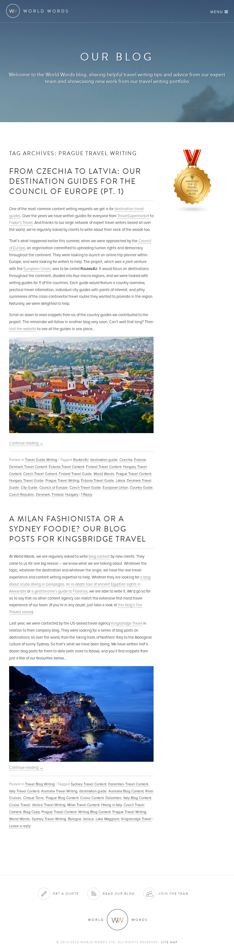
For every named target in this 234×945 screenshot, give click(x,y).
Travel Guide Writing (41, 460)
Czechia (125, 460)
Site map (169, 942)
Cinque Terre (33, 798)
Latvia (120, 480)
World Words (39, 11)
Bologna (74, 819)
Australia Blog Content (126, 791)
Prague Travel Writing (62, 480)
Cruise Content (92, 798)
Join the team (173, 894)
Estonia (140, 460)
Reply (86, 494)
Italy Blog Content (137, 798)
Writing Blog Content (94, 812)
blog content (99, 556)
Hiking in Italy (111, 805)
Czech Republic (21, 494)
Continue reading (26, 443)
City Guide (29, 487)
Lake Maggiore (107, 819)
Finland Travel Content (103, 467)
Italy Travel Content (24, 791)
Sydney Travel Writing (49, 819)
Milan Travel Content (83, 805)
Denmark (43, 494)
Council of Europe (53, 487)
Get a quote (66, 894)
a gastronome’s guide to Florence (59, 591)
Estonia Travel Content (66, 467)
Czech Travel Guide (85, 487)
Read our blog (119, 894)
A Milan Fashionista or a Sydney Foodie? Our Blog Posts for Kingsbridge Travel (77, 528)
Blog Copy (31, 812)
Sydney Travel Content (88, 784)
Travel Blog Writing (40, 784)
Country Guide (141, 487)
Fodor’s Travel (21, 222)
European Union (37, 268)
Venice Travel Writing (49, 805)
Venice (88, 819)
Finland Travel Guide (75, 474)
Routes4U (80, 460)
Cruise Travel (19, 805)
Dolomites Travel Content (128, 784)
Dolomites (113, 798)
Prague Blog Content (62, 798)
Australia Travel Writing (59, 791)
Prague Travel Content (133, 474)
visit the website (22, 329)
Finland (57, 494)
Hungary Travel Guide (26, 480)
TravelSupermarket (133, 215)
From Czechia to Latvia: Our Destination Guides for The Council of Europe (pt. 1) (75, 181)
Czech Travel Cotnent (40, 474)
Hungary (71, 494)
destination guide (104, 460)
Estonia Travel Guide (97, 480)
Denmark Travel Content (28, 467)
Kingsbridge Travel (126, 623)
